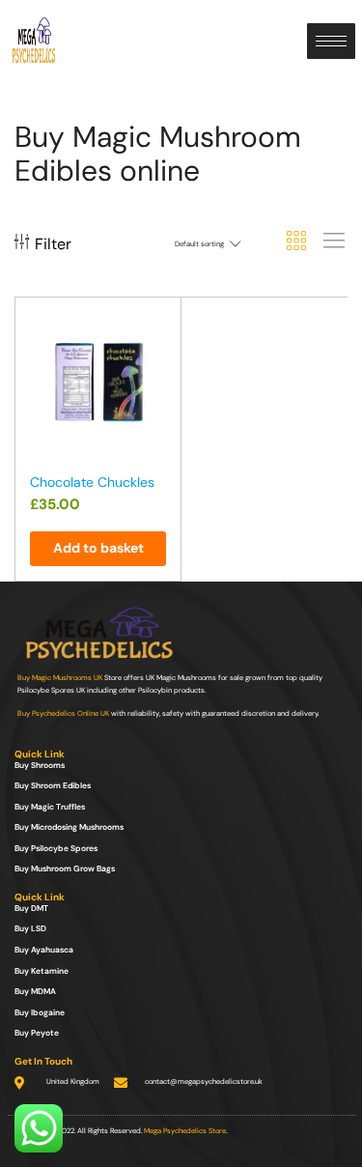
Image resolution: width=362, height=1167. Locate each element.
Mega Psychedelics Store (185, 1130)
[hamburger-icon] (331, 41)
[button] (98, 548)
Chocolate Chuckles (92, 482)
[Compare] (157, 363)
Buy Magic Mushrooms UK (59, 677)
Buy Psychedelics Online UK (63, 713)
